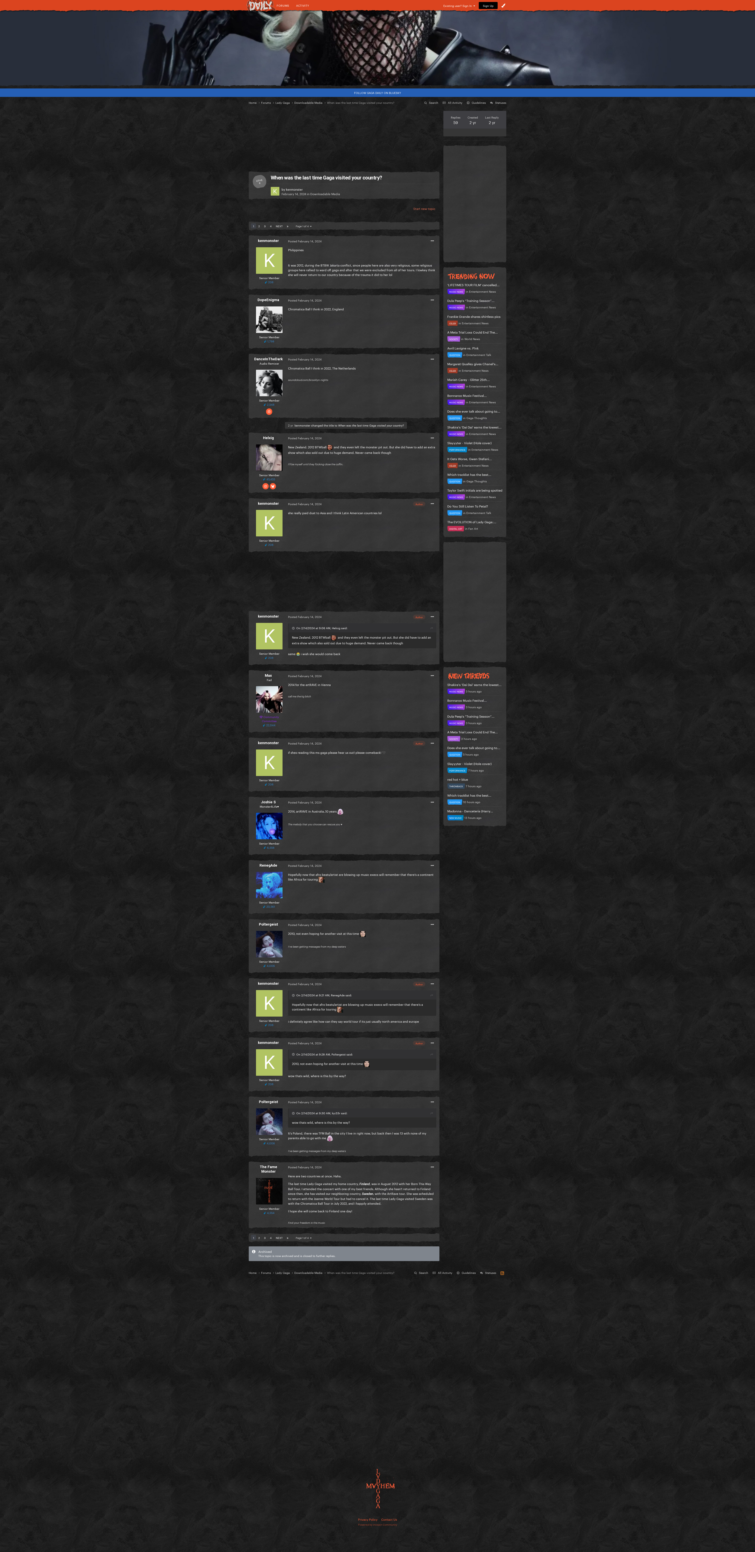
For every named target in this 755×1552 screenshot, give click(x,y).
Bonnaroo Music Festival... (467, 395)
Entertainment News (482, 291)
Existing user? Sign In (458, 5)
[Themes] (503, 5)
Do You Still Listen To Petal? (467, 505)
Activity (302, 5)
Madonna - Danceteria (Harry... (470, 810)
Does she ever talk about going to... (473, 410)
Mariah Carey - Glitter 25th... (468, 379)
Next (279, 226)
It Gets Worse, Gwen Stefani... (469, 458)
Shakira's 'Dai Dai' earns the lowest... (474, 426)
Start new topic (424, 208)
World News (472, 339)
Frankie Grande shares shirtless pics (474, 316)
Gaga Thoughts (476, 418)
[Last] (287, 225)
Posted (305, 241)
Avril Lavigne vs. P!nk (463, 347)
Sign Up (488, 5)
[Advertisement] (344, 138)
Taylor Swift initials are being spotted (474, 489)
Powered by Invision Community (377, 1524)
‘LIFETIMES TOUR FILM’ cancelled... (473, 284)
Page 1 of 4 (303, 226)
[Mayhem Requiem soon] (377, 48)
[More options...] (432, 241)
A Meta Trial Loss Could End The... (472, 331)
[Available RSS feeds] (502, 1272)
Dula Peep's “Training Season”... (470, 300)
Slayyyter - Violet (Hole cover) (469, 442)
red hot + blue (457, 779)
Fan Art (473, 528)
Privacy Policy (368, 1519)
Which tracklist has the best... (469, 474)
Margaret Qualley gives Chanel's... (472, 363)
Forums (283, 5)
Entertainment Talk (478, 354)
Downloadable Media (325, 193)
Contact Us (389, 1519)
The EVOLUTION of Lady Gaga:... (471, 521)
